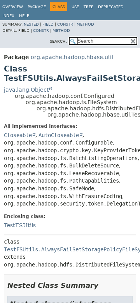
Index (8, 16)
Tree (88, 7)
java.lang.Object (26, 90)
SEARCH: (58, 41)
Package (37, 7)
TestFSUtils (20, 225)
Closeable (18, 135)
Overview (12, 7)
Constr (65, 24)
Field (48, 24)
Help (24, 16)
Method (85, 24)
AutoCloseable (58, 135)
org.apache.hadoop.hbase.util (72, 57)
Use (75, 7)
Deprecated (111, 7)
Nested (31, 24)
